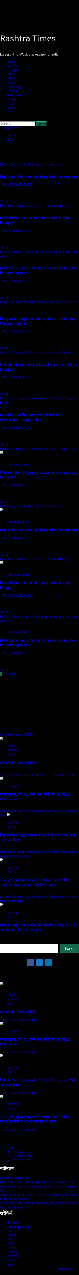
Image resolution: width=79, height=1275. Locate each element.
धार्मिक (11, 78)
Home (12, 62)
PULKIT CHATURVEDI (18, 184)
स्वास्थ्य (12, 108)
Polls (11, 104)
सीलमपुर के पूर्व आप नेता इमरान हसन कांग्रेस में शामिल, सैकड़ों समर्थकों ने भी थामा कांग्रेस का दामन (35, 882)
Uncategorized (18, 464)
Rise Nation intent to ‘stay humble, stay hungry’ (34, 205)
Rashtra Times (28, 38)
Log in (12, 1147)
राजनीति (12, 66)
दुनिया (11, 74)
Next (13, 674)
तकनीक (12, 83)
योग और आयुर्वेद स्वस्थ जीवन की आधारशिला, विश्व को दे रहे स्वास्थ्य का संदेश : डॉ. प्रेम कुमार (38, 927)
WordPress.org (19, 1160)
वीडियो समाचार (11, 128)
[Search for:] (18, 123)
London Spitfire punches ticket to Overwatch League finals (30, 417)
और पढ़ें (4, 201)
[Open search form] (1, 119)
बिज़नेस (12, 99)
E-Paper (13, 70)
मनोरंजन (12, 91)
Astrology (15, 87)
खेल (10, 112)
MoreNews (65, 1269)
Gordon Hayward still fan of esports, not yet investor (38, 352)
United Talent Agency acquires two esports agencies (37, 449)
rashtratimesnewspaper (21, 1020)
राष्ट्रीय (12, 754)
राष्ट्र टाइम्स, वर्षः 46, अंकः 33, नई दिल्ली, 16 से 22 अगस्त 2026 (37, 775)
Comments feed (19, 1156)
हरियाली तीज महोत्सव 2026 (15, 734)
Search (5, 942)
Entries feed (16, 1151)
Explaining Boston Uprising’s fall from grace (31, 164)
